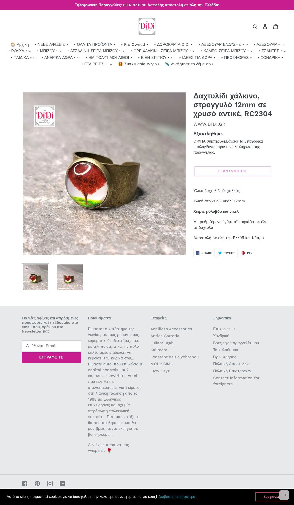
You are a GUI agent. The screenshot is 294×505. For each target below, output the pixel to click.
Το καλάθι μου (225, 349)
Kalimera (158, 349)
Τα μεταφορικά (251, 141)
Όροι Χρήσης (224, 357)
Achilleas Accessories (171, 329)
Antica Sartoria (164, 335)
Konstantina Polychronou (174, 357)
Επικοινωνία (224, 329)
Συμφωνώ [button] (271, 497)
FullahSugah (162, 343)
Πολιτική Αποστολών (231, 364)
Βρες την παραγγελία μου (236, 343)
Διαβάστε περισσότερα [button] (176, 497)
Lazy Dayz (160, 371)
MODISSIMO (161, 364)
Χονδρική (221, 335)
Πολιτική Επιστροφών (232, 371)
